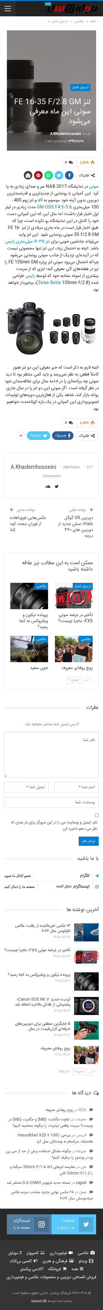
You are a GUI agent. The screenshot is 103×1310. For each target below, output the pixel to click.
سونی (93, 186)
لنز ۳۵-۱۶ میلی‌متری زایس (27, 241)
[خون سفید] (29, 649)
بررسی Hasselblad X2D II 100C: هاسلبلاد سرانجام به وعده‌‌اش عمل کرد (55, 1138)
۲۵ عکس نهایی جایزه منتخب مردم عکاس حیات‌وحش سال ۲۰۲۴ (52, 1195)
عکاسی (41, 586)
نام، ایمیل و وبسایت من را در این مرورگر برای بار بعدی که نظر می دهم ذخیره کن (54, 825)
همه (75, 1269)
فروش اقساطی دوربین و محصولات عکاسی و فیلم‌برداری (51, 1277)
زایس (29, 276)
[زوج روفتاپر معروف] (74, 649)
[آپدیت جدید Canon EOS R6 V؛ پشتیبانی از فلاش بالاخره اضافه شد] (86, 1006)
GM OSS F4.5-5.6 (54, 207)
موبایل (13, 1253)
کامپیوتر (33, 1253)
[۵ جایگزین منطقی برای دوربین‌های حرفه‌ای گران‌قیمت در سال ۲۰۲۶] (86, 1030)
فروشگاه (54, 1269)
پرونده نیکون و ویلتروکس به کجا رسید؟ (39, 974)
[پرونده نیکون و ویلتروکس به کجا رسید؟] (29, 596)
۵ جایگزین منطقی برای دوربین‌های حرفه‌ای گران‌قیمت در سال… (42, 1026)
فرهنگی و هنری (55, 1261)
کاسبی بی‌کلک (21, 1261)
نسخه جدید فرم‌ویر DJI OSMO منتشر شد (38, 1183)
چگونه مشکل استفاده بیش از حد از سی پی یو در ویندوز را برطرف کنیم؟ (49, 1154)
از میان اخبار (80, 87)
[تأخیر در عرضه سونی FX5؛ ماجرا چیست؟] (74, 596)
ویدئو (83, 1261)
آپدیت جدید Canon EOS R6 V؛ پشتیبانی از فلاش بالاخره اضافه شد (42, 1002)
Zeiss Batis (49, 282)
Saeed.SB (39, 1301)
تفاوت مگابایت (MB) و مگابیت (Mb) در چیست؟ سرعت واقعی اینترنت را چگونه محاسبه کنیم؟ (51, 1122)
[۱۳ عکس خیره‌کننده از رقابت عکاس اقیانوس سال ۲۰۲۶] (86, 932)
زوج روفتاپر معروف (55, 1048)
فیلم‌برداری (58, 1253)
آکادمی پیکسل (31, 1269)
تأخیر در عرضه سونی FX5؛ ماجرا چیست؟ (37, 950)
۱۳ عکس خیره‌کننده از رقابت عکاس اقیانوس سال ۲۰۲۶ (42, 928)
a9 (40, 200)
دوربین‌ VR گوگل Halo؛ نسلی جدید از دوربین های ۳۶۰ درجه (75, 527)
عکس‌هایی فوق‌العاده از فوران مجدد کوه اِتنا (28, 524)
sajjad (81, 1183)
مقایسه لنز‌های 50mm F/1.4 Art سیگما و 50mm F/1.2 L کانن (51, 1170)
